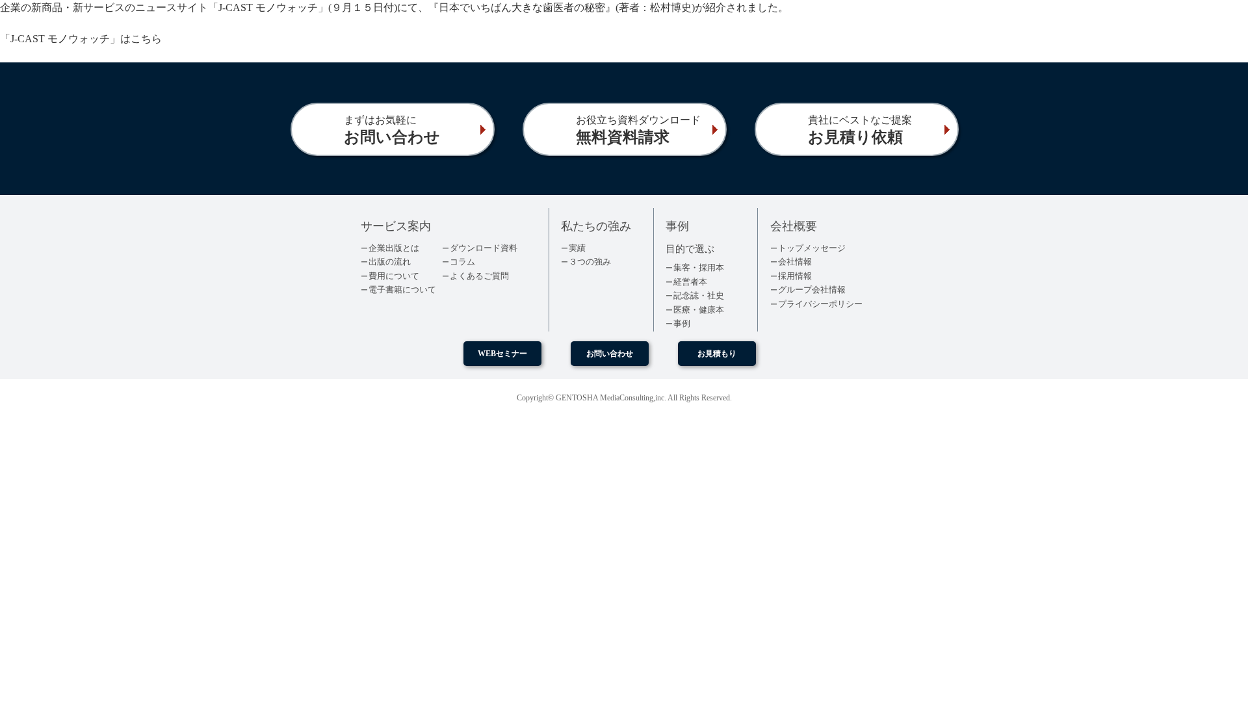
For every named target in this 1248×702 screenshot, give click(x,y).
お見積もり (716, 353)
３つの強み (590, 261)
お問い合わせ (609, 353)
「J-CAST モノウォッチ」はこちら (81, 38)
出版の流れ (390, 261)
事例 (681, 323)
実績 (577, 248)
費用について (394, 276)
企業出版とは (394, 248)
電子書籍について (402, 289)
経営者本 (690, 282)
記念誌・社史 (698, 295)
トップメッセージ (812, 248)
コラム (462, 261)
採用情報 (795, 276)
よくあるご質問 (479, 276)
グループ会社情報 (812, 289)
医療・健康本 (698, 310)
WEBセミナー (502, 353)
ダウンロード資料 (483, 248)
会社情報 (795, 261)
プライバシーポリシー (820, 304)
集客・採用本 (698, 267)
